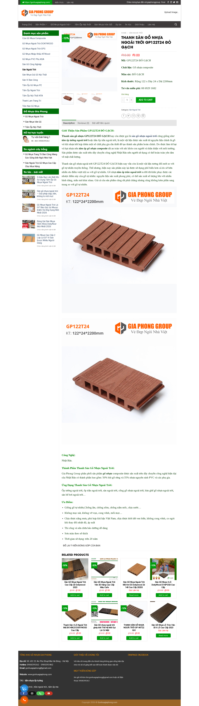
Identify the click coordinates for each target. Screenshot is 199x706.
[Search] (176, 24)
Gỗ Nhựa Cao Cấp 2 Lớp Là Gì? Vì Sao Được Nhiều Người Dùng (46, 239)
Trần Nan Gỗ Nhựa (30, 106)
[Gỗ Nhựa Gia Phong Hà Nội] (37, 13)
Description (69, 122)
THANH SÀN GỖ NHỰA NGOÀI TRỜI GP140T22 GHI (134, 627)
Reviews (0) (83, 122)
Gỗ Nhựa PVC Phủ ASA (33, 59)
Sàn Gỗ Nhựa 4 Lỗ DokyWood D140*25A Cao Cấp (163, 585)
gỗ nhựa (107, 473)
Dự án (118, 24)
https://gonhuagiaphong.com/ (37, 2)
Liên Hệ (70, 2)
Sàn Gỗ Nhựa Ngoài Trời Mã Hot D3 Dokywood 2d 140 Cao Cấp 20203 (134, 585)
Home (123, 33)
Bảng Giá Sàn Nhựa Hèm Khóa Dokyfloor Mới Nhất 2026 (46, 224)
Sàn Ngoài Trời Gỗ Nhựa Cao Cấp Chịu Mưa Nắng (40, 165)
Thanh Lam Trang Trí (31, 100)
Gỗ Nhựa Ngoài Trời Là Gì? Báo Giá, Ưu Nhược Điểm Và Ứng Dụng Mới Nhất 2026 (48, 209)
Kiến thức (59, 2)
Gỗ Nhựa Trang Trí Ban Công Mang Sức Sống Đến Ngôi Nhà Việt (41, 156)
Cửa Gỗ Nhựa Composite (34, 38)
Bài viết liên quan (101, 122)
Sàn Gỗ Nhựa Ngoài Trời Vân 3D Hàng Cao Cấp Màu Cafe (104, 585)
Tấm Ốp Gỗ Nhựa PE (32, 85)
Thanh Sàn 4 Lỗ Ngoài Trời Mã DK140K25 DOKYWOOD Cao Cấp (75, 627)
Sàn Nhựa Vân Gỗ (103, 24)
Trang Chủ (27, 24)
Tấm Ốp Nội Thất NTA (32, 95)
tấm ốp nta (53, 687)
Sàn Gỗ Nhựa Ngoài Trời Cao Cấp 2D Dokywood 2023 (75, 585)
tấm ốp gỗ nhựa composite (93, 148)
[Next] (112, 61)
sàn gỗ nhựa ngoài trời (144, 136)
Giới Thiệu (139, 24)
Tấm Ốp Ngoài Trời (31, 90)
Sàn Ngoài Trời (29, 69)
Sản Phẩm (40, 24)
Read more (133, 595)
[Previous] (66, 61)
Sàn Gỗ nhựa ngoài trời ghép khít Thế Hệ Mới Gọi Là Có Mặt (104, 627)
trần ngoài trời (40, 687)
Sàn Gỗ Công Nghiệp (32, 64)
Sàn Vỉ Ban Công (30, 80)
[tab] (69, 123)
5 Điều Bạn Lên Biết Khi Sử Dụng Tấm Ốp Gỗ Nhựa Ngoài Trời (48, 180)
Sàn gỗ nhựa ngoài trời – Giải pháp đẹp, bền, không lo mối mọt (47, 193)
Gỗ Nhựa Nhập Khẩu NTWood (36, 54)
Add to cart (146, 100)
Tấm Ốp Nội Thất (83, 24)
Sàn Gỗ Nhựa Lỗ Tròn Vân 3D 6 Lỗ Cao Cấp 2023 (163, 626)
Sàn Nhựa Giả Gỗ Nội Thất (34, 74)
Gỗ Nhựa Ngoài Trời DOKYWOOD (37, 43)
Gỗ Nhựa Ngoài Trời (60, 24)
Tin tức (128, 24)
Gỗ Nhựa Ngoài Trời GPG (33, 48)
